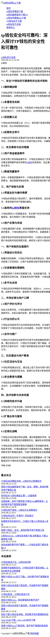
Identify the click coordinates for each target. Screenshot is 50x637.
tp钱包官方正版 (13, 24)
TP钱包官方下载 (14, 21)
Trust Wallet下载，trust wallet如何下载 (18, 620)
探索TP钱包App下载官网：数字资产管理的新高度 (24, 626)
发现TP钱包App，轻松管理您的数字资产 (20, 600)
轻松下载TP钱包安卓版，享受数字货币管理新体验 (24, 614)
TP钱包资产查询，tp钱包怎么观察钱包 (19, 510)
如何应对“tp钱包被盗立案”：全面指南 (19, 495)
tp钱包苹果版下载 (14, 11)
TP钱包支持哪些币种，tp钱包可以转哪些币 (21, 481)
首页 (8, 8)
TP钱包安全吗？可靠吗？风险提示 (17, 516)
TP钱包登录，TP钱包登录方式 (15, 594)
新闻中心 (10, 27)
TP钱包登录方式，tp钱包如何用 (16, 562)
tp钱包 (30, 162)
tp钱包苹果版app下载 (16, 18)
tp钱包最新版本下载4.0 (17, 15)
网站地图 (34, 633)
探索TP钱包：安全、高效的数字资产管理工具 (22, 530)
